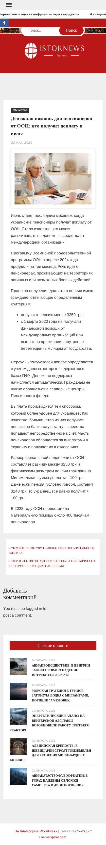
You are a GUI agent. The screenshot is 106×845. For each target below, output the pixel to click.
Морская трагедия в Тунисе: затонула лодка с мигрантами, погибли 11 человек (60, 695)
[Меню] (8, 5)
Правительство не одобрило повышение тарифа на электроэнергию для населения (51, 563)
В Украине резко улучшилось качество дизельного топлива (51, 550)
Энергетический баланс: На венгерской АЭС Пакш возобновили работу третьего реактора (49, 723)
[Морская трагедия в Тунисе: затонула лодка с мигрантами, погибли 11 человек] (18, 691)
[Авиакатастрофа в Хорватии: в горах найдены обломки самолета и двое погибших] (18, 776)
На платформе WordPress (36, 831)
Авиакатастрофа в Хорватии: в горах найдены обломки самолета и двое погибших (60, 780)
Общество (20, 110)
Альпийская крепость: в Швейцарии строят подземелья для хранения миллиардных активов (50, 753)
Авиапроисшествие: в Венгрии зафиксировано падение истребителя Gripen (61, 670)
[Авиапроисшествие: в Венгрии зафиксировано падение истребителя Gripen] (18, 666)
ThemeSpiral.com (52, 837)
